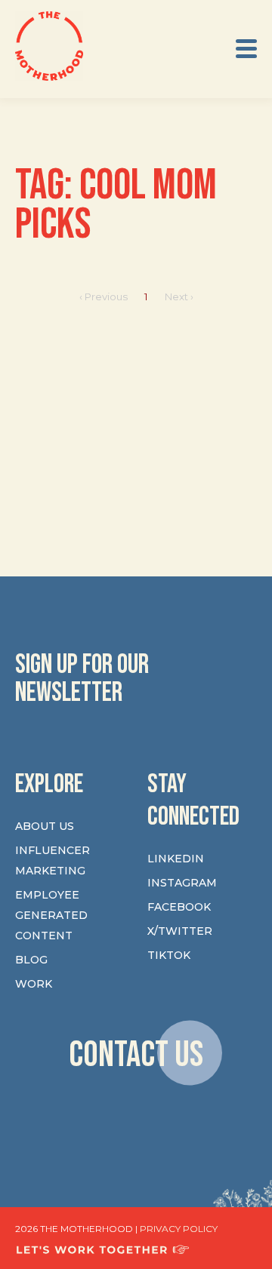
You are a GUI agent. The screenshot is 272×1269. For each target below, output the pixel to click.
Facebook (179, 907)
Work (33, 984)
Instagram (182, 883)
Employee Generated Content (51, 915)
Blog (31, 959)
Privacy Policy (179, 1228)
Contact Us (136, 1055)
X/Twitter (179, 931)
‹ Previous (103, 296)
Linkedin (175, 858)
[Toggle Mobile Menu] (246, 48)
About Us (44, 826)
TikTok (168, 955)
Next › (179, 296)
